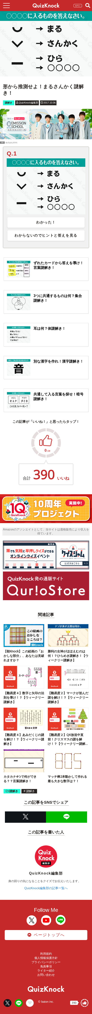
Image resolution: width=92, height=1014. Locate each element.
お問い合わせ (46, 974)
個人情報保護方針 (46, 958)
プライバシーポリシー (46, 962)
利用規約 (46, 953)
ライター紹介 (46, 970)
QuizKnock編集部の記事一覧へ (46, 888)
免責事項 (46, 966)
